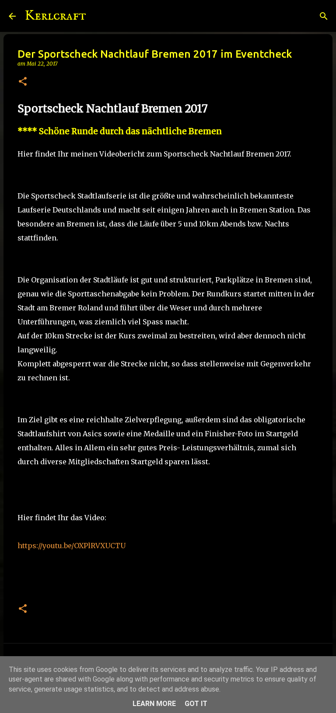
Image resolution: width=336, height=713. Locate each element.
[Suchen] (98, 16)
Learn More (154, 703)
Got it (196, 703)
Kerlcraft (55, 16)
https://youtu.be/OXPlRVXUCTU (72, 545)
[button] (23, 82)
